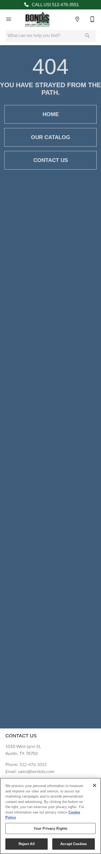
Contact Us (50, 160)
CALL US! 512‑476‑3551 (55, 4)
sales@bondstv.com (36, 771)
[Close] (94, 785)
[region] (50, 816)
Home (51, 114)
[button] (8, 19)
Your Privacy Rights (50, 828)
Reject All (27, 844)
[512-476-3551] (92, 19)
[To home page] (37, 19)
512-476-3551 (33, 764)
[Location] (77, 19)
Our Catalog (50, 137)
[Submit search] (87, 35)
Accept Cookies (73, 844)
